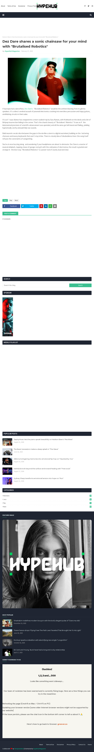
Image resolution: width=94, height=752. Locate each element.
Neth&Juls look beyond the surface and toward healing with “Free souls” (42, 469)
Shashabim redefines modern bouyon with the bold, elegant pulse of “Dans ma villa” (47, 621)
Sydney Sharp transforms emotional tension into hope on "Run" (39, 478)
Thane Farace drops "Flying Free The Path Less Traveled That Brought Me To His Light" (47, 630)
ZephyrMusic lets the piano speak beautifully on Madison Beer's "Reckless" (43, 439)
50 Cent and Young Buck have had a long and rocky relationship (39, 650)
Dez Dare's (28, 109)
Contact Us (81, 744)
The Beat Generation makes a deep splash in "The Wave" (36, 449)
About (41, 744)
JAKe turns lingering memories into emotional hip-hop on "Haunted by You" (43, 459)
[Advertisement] (47, 411)
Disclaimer (60, 744)
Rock (9, 37)
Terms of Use (50, 744)
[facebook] (85, 6)
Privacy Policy (71, 744)
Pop (11, 200)
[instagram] (92, 6)
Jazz (47, 499)
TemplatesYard (19, 749)
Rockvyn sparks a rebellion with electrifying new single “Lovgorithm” (40, 640)
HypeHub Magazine (12, 51)
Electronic (47, 496)
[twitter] (88, 6)
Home (4, 37)
